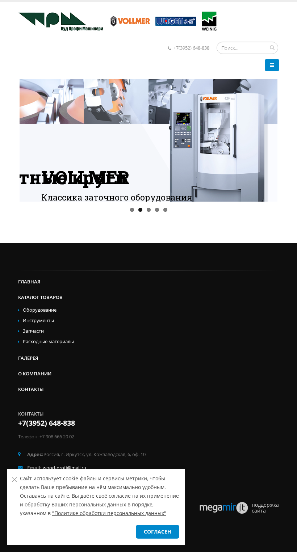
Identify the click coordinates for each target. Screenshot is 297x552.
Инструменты (38, 320)
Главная (29, 282)
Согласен (157, 531)
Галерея (28, 358)
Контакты (30, 389)
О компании (34, 374)
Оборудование (40, 310)
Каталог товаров (40, 297)
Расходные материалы (48, 341)
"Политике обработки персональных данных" (109, 513)
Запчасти (33, 331)
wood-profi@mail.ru (64, 468)
